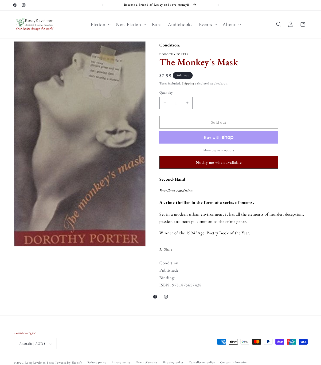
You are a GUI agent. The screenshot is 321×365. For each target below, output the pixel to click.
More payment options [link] (218, 150)
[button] (100, 24)
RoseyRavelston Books (40, 363)
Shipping (188, 83)
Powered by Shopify (68, 363)
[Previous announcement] (103, 5)
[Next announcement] (218, 5)
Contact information (234, 362)
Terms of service (146, 362)
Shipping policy (173, 362)
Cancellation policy (202, 362)
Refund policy (96, 362)
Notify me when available (219, 162)
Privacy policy (121, 362)
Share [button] (168, 249)
